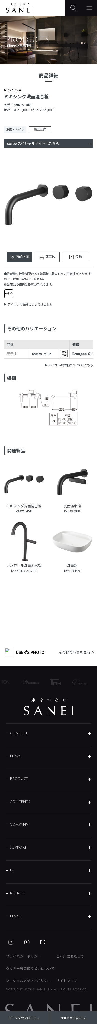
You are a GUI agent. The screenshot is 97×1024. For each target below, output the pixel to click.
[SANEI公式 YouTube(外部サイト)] (27, 942)
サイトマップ (66, 980)
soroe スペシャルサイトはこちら (33, 143)
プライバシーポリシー (23, 956)
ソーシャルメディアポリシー (28, 980)
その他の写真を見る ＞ (77, 652)
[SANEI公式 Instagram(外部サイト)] (11, 942)
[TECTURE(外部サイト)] (43, 942)
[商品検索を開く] (73, 8)
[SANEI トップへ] (48, 706)
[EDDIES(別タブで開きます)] (27, 682)
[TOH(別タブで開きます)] (53, 682)
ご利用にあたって (70, 956)
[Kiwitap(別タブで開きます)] (77, 682)
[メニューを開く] (89, 8)
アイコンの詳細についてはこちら (30, 304)
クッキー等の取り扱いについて (30, 968)
